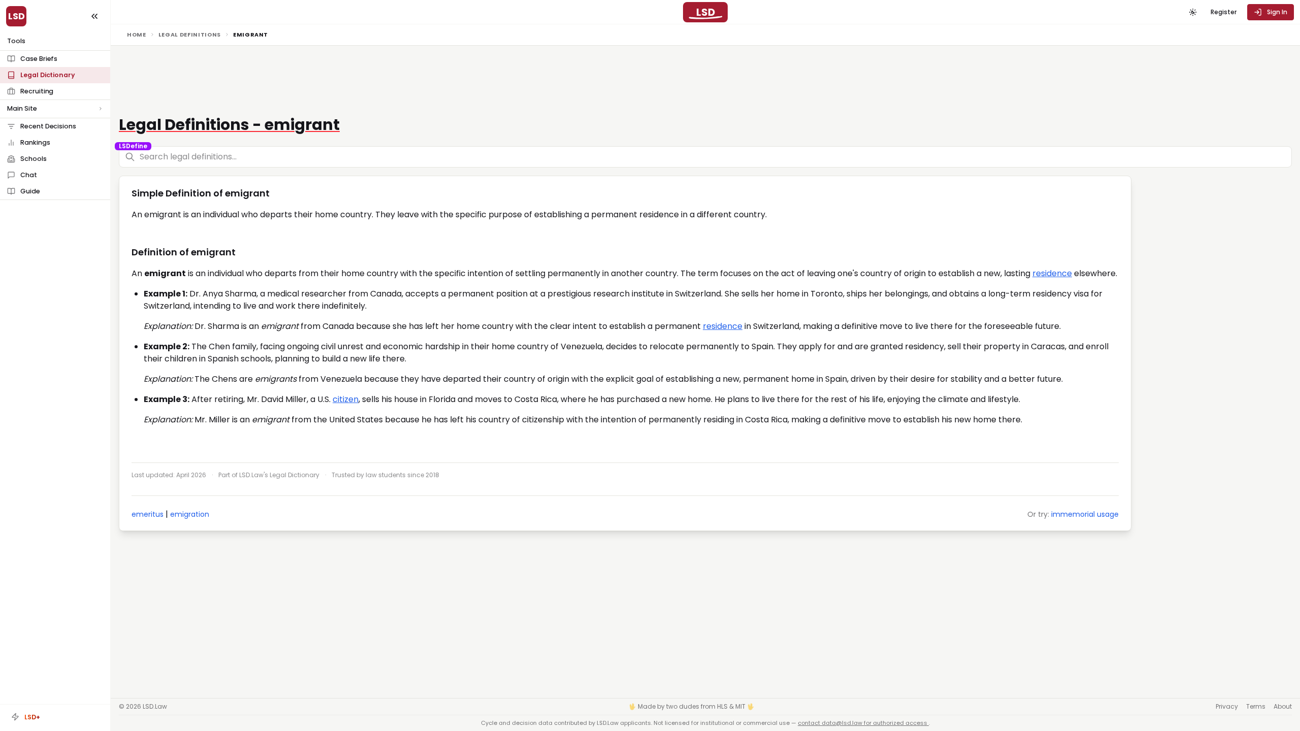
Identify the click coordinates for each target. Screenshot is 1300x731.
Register (1224, 12)
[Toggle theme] (1193, 12)
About (1283, 707)
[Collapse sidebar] (94, 16)
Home (136, 34)
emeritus (148, 514)
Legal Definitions (189, 34)
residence (1052, 273)
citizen (346, 399)
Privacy (1227, 707)
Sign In (1277, 12)
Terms (1255, 707)
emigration (189, 514)
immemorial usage (1085, 514)
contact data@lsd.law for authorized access (863, 723)
